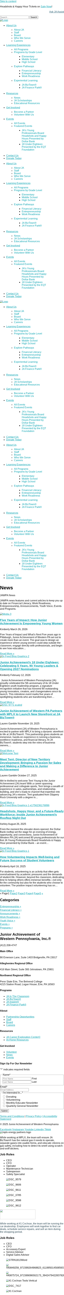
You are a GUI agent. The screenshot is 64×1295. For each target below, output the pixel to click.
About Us (11, 25)
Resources (12, 93)
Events (10, 119)
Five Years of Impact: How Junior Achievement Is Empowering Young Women (31, 621)
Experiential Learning (26, 80)
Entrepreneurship (31, 73)
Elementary (28, 56)
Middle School (30, 59)
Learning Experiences (18, 45)
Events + (5, 924)
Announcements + (10, 913)
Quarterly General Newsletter (22, 1106)
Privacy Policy (34, 1116)
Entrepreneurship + (10, 906)
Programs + (6, 927)
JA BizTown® (29, 84)
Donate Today (14, 158)
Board (17, 35)
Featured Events (23, 126)
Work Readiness (31, 76)
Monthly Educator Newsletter (22, 1103)
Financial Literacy (31, 70)
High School (28, 62)
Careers (18, 41)
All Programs (21, 49)
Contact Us (12, 155)
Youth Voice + (7, 920)
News (17, 97)
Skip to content (8, 1)
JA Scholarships (23, 100)
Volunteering (13, 1099)
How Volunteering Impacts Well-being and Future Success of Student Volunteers (29, 858)
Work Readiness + (10, 917)
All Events (19, 123)
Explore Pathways (24, 66)
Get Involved (13, 107)
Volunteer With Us (24, 114)
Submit (4, 1111)
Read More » (7, 653)
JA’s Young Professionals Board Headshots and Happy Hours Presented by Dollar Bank (34, 136)
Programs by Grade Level (28, 52)
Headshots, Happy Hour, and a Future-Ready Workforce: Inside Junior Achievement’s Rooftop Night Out (32, 815)
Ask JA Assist (56, 11)
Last (34, 1081)
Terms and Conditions (12, 1116)
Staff (16, 32)
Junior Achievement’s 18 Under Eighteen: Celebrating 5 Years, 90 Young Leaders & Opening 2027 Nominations (29, 666)
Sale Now (46, 6)
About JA (19, 29)
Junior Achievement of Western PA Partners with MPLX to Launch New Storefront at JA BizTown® (31, 714)
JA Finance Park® (32, 87)
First (34, 1078)
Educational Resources (27, 103)
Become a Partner (24, 112)
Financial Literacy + (11, 910)
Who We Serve (22, 38)
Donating (11, 1096)
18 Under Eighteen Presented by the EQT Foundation (34, 147)
